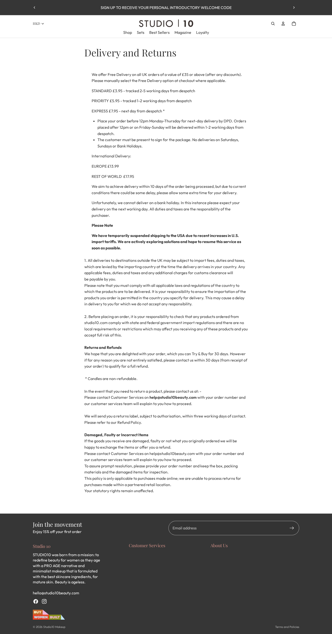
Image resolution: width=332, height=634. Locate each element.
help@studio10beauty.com (173, 397)
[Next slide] (293, 7)
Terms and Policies (287, 627)
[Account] (283, 23)
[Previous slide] (34, 7)
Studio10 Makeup (54, 627)
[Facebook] (36, 601)
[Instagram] (44, 601)
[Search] (273, 23)
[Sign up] (292, 528)
